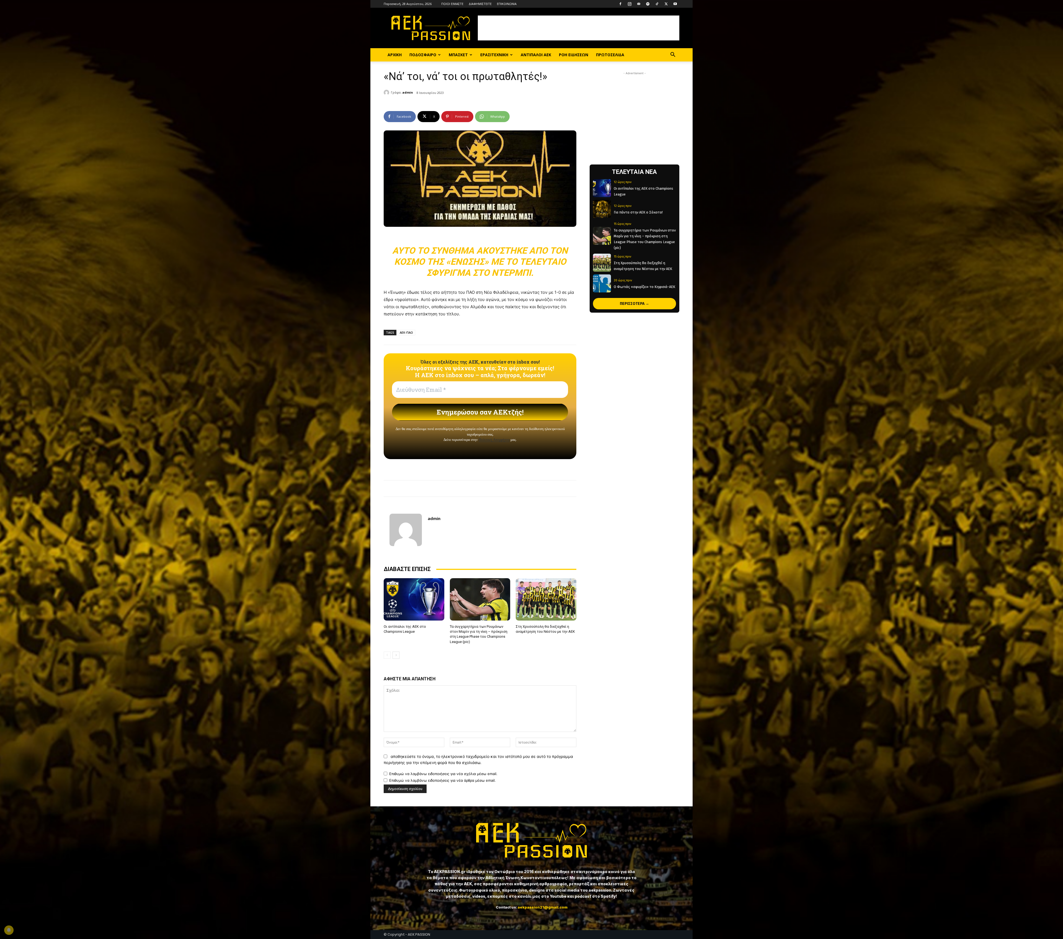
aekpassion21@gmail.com (542, 907)
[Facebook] (620, 4)
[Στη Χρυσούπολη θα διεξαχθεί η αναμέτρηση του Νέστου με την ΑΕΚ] (546, 599)
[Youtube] (675, 4)
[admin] (387, 92)
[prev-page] (387, 655)
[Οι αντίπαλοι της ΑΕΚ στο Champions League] (414, 599)
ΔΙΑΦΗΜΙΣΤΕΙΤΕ (480, 4)
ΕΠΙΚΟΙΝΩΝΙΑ (507, 4)
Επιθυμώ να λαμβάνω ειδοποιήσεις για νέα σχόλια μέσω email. (443, 773)
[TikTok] (657, 4)
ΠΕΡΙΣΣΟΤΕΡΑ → (634, 303)
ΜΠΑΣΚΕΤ (458, 54)
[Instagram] (629, 4)
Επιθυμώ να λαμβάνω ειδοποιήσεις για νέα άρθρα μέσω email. (442, 780)
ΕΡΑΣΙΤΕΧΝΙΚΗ (494, 54)
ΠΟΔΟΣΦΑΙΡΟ (422, 54)
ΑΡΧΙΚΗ (395, 54)
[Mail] (638, 4)
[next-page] (396, 655)
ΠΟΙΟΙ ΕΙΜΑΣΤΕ (452, 4)
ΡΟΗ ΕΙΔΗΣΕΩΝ (573, 54)
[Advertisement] (578, 28)
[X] (666, 4)
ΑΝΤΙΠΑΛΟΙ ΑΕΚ (536, 54)
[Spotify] (648, 4)
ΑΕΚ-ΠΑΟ (406, 332)
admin (407, 92)
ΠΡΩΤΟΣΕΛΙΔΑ (610, 54)
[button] (672, 55)
